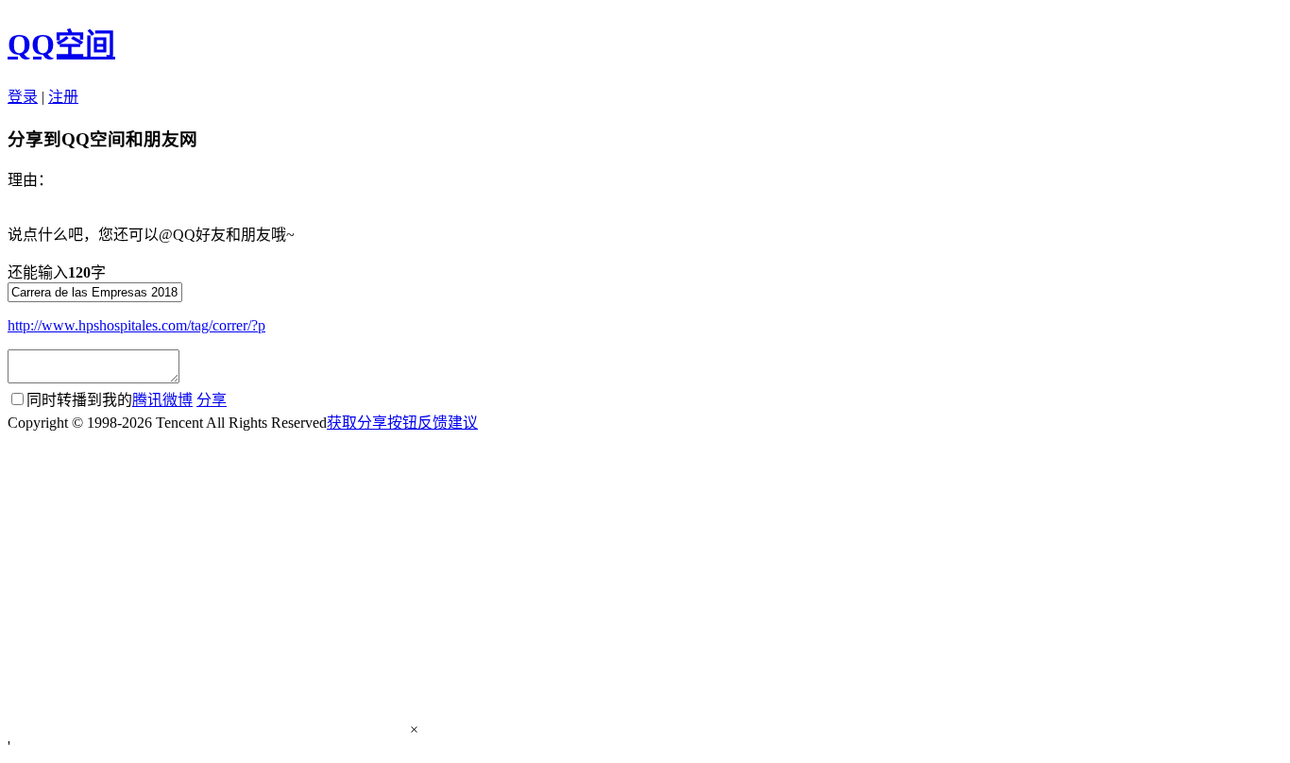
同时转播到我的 (109, 400)
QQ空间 (61, 44)
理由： (30, 180)
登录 (23, 97)
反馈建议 (447, 423)
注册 (63, 97)
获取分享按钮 (372, 423)
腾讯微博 (162, 400)
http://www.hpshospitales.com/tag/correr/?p (136, 325)
